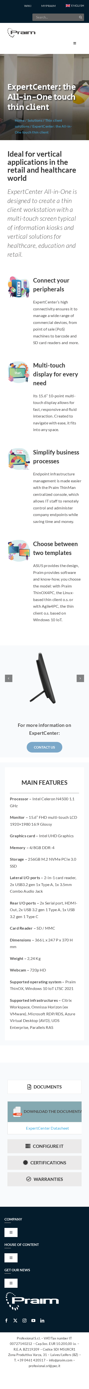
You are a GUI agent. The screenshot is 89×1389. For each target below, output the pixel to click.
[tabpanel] (44, 1117)
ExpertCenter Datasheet (47, 1128)
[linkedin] (42, 1320)
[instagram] (24, 1320)
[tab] (44, 1087)
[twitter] (15, 1320)
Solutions (34, 120)
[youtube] (33, 1320)
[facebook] (6, 1320)
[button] (75, 6)
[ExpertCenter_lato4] (44, 678)
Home (19, 120)
